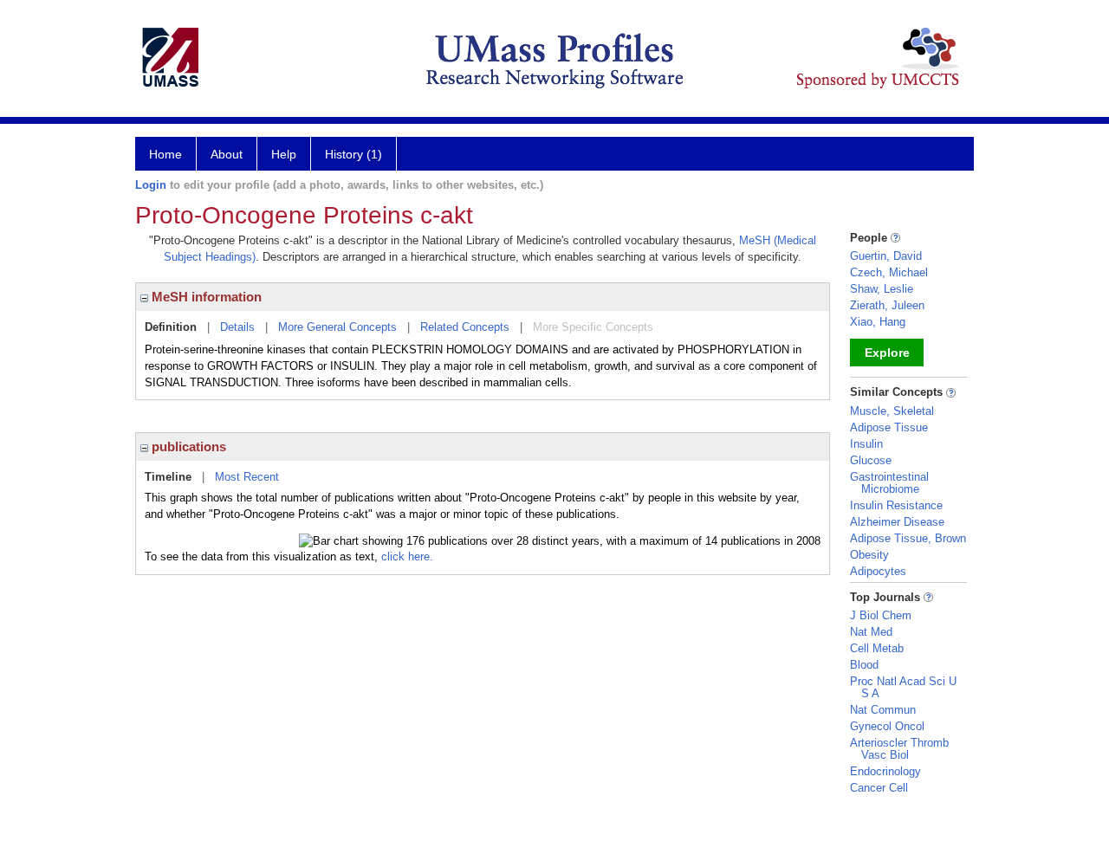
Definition (171, 326)
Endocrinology (885, 771)
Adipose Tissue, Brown (908, 538)
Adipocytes (878, 571)
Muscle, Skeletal (892, 410)
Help (283, 154)
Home (165, 154)
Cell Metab (877, 648)
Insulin (866, 443)
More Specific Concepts (593, 326)
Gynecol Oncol (887, 726)
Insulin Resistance (896, 505)
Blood (864, 664)
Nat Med (871, 631)
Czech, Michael (889, 272)
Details (237, 326)
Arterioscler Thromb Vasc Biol (899, 748)
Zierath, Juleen (887, 305)
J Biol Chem (880, 615)
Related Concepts (464, 326)
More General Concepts (337, 326)
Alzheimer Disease (897, 521)
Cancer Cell (879, 787)
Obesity (869, 554)
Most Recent (247, 476)
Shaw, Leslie (881, 288)
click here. (407, 556)
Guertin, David (886, 255)
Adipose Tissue (889, 427)
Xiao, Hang (877, 321)
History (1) (353, 154)
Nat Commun (883, 709)
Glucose (871, 460)
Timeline (168, 476)
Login (150, 184)
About (227, 154)
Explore (887, 352)
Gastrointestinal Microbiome (889, 482)
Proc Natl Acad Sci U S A (903, 687)
